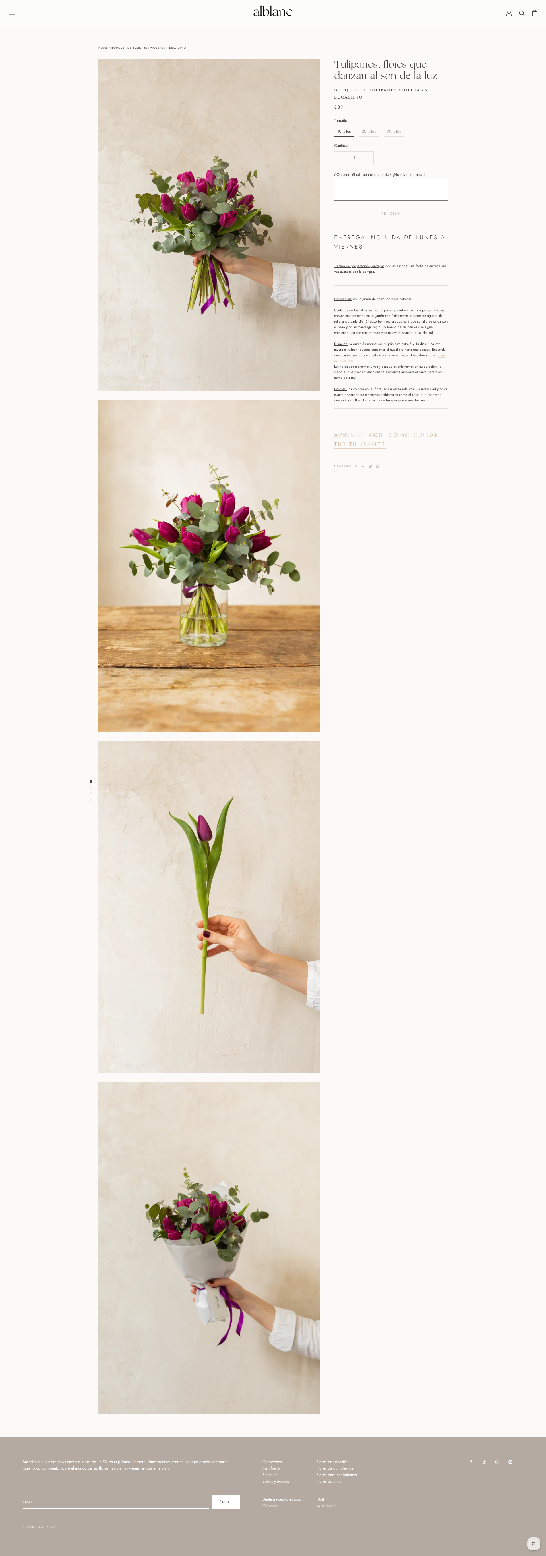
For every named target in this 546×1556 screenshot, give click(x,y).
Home (103, 47)
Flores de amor (329, 1481)
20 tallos (369, 131)
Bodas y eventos (275, 1481)
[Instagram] (497, 1462)
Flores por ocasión (332, 1462)
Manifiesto (271, 1468)
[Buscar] (522, 13)
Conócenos (272, 1462)
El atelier (269, 1475)
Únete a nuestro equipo (281, 1499)
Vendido (391, 213)
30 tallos (394, 131)
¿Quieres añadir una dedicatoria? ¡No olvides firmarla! (381, 174)
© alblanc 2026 (39, 1526)
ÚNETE (225, 1502)
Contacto (270, 1506)
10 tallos (344, 131)
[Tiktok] (484, 1462)
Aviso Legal (326, 1506)
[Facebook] (363, 466)
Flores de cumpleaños (335, 1468)
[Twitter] (370, 466)
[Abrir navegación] (12, 12)
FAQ (320, 1499)
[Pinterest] (377, 466)
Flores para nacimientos (337, 1475)
